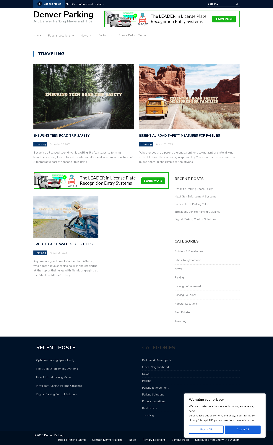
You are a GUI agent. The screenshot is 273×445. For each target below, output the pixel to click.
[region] (225, 415)
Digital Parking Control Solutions (195, 219)
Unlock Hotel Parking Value (192, 204)
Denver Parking (63, 14)
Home (37, 35)
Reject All (206, 429)
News (84, 35)
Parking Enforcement (188, 286)
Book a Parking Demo (132, 35)
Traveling (40, 144)
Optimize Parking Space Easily (194, 189)
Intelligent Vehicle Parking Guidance (197, 212)
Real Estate (182, 312)
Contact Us (105, 35)
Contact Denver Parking (107, 440)
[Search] (237, 3)
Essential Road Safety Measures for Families (179, 136)
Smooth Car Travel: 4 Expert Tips (63, 244)
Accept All (243, 429)
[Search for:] (219, 3)
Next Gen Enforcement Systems (85, 4)
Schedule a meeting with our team (217, 440)
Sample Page (180, 440)
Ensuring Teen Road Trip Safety (61, 136)
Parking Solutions (185, 295)
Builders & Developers (189, 251)
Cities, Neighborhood (188, 260)
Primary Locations (154, 440)
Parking (179, 277)
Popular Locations (59, 35)
